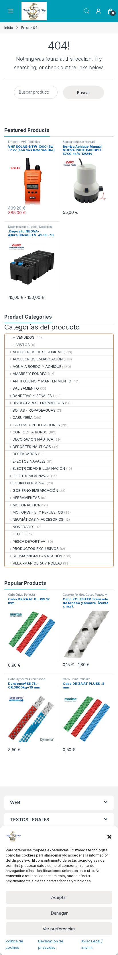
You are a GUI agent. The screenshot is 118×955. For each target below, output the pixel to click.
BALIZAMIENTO (26, 388)
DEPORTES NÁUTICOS (32, 447)
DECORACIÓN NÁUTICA (33, 439)
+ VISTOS (21, 345)
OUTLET (20, 534)
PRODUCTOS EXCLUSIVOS (35, 548)
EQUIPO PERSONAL (29, 483)
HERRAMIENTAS (26, 498)
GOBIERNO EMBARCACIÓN (35, 490)
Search (86, 11)
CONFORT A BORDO (30, 432)
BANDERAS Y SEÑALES (32, 396)
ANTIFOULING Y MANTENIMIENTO (42, 381)
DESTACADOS (25, 454)
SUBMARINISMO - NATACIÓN (37, 556)
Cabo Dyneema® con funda (26, 679)
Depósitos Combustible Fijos (30, 228)
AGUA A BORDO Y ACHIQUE (37, 366)
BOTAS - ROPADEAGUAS (34, 410)
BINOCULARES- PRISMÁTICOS (38, 403)
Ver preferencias (59, 929)
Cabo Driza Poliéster (21, 594)
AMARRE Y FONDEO (30, 374)
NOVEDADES (23, 527)
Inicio (8, 27)
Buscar (83, 92)
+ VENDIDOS (23, 337)
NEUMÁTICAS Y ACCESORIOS (38, 519)
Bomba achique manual (79, 141)
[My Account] (98, 11)
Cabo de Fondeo (73, 594)
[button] (109, 836)
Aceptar (59, 897)
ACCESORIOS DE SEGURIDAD (37, 352)
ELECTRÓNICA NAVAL (31, 476)
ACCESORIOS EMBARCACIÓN (37, 359)
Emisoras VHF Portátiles (24, 141)
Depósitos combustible (22, 226)
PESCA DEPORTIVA (29, 541)
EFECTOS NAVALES (29, 461)
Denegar (59, 913)
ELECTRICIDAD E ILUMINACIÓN (39, 468)
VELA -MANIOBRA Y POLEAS (37, 563)
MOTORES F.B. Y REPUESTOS (38, 512)
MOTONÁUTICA (26, 505)
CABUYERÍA (23, 417)
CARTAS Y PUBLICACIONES (36, 425)
